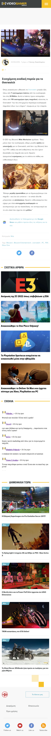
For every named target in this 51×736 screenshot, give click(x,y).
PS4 (47, 242)
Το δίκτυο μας (37, 694)
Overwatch (32, 89)
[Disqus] (25, 440)
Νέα (12, 236)
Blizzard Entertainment (23, 242)
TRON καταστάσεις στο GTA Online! (15, 631)
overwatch (36, 242)
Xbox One (6, 245)
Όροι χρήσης (12, 711)
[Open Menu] (46, 4)
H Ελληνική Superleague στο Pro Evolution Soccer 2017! (24, 516)
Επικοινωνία (33, 705)
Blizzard (9, 242)
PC (43, 242)
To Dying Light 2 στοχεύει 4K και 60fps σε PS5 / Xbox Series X (25, 554)
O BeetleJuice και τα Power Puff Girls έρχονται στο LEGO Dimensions (24, 593)
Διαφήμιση (11, 705)
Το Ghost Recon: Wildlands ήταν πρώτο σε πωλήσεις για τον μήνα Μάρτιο (25, 669)
